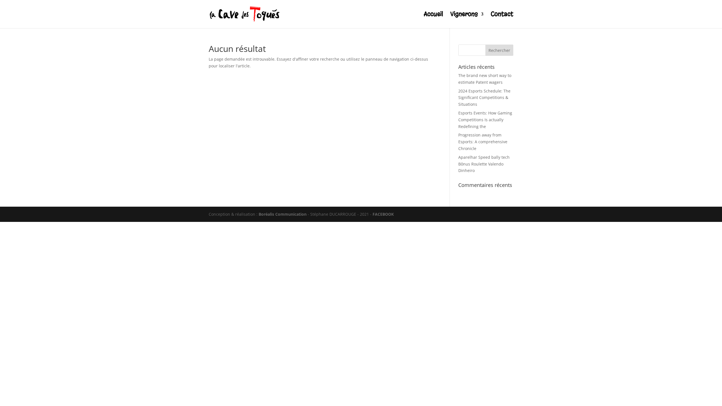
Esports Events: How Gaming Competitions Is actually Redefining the (485, 119)
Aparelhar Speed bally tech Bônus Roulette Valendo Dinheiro (484, 164)
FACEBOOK (383, 214)
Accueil (433, 15)
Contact (502, 15)
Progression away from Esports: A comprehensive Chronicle (482, 141)
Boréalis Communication (283, 214)
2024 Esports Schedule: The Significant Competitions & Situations (484, 97)
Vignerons (464, 15)
